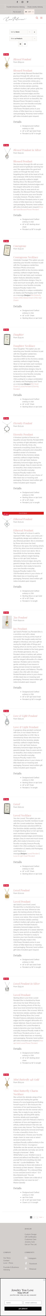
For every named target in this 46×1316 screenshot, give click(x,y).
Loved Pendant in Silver (26, 983)
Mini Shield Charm (27, 298)
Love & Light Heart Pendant (24, 856)
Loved (16, 804)
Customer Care (30, 1239)
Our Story (7, 1258)
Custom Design (31, 1234)
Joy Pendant (20, 617)
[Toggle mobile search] (37, 18)
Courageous (19, 246)
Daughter (18, 334)
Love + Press (8, 1263)
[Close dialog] (44, 1280)
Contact (6, 1261)
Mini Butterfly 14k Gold (26, 1079)
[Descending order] (34, 32)
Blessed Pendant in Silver (27, 150)
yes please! (23, 1309)
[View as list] (25, 44)
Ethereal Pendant (22, 519)
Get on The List (31, 1244)
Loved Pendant (26, 387)
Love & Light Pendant (25, 715)
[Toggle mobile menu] (41, 18)
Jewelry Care (30, 1242)
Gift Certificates (30, 1237)
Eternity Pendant (22, 423)
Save (7, 54)
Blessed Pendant (22, 59)
